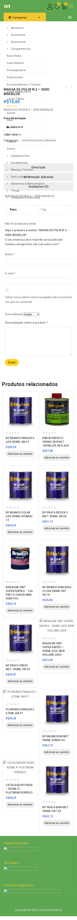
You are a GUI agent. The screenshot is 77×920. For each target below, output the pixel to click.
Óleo (10, 120)
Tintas (15, 190)
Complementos (21, 48)
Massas (12, 105)
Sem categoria (20, 176)
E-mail (10, 273)
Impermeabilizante (19, 91)
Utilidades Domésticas (25, 197)
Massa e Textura (22, 169)
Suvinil (11, 112)
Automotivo (18, 41)
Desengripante (16, 70)
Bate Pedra (14, 55)
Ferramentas (19, 162)
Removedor (14, 134)
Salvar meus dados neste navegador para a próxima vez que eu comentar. (38, 299)
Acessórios (18, 34)
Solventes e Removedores (28, 183)
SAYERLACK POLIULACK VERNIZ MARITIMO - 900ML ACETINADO (71, 87)
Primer (11, 127)
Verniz (11, 148)
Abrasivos (17, 27)
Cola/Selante (15, 62)
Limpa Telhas (15, 98)
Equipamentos (20, 155)
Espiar (33, 392)
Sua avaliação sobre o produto (26, 322)
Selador (12, 141)
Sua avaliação (14, 314)
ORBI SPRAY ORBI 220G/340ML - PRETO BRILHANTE (66, 87)
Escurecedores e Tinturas (24, 84)
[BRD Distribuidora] (7, 6)
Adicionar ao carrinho (20, 453)
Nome (10, 254)
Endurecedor (15, 77)
